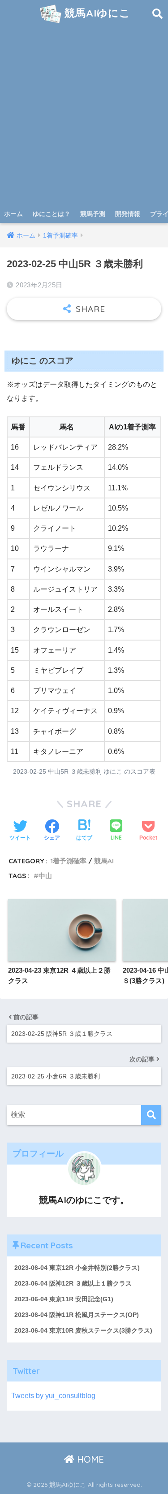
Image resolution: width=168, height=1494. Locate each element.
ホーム (13, 213)
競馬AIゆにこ (95, 12)
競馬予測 (92, 213)
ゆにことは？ (51, 213)
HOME (89, 1459)
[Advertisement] (84, 116)
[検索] (151, 1115)
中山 (45, 875)
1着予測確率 (68, 861)
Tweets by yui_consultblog (53, 1395)
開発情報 (127, 213)
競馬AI (104, 861)
